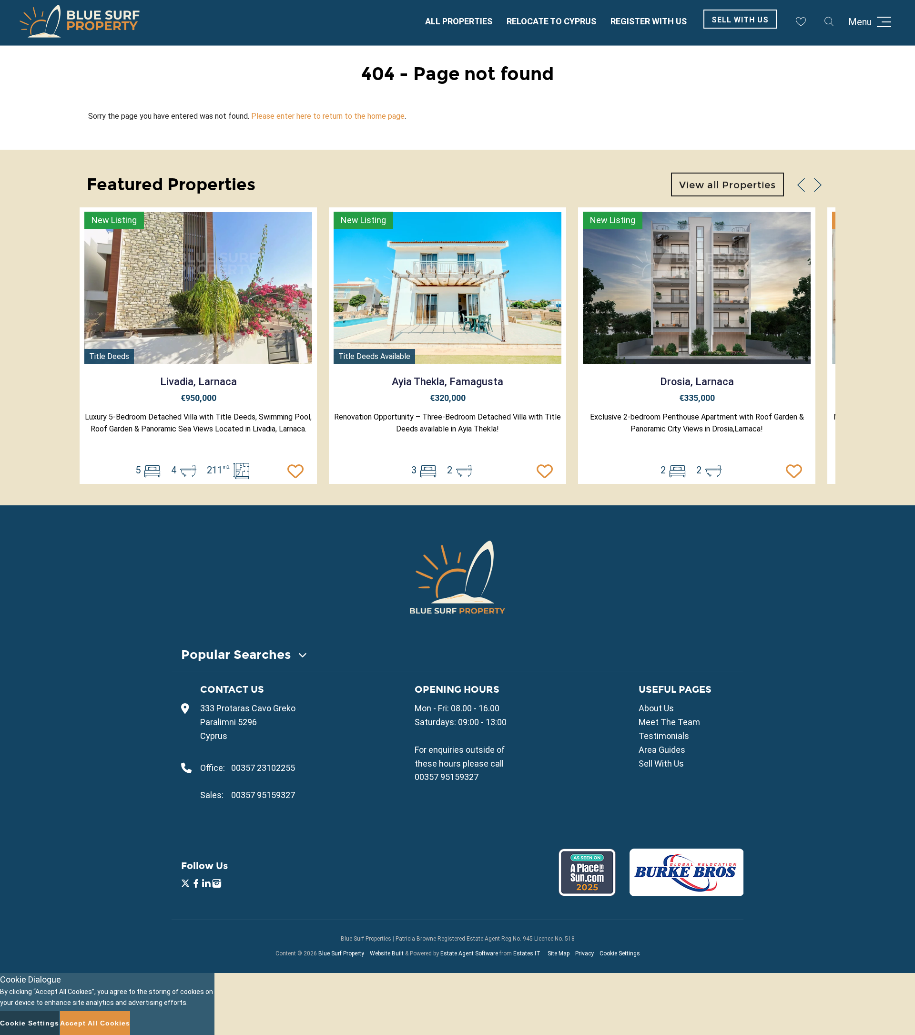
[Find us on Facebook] (196, 885)
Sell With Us (740, 19)
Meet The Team (669, 722)
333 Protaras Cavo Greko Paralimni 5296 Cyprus (247, 722)
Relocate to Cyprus (551, 21)
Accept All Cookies (95, 1023)
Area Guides (662, 750)
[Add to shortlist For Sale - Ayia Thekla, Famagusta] (547, 470)
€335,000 (697, 398)
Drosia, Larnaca (697, 382)
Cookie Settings (620, 953)
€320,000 (448, 398)
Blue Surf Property (341, 953)
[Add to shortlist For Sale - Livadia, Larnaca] (298, 470)
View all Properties (727, 185)
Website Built (387, 953)
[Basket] (800, 21)
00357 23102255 (263, 768)
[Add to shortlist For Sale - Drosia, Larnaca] (796, 470)
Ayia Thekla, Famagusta (447, 382)
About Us (656, 708)
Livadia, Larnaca (198, 382)
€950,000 (198, 398)
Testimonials (664, 736)
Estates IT (526, 953)
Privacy (584, 953)
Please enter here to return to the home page (328, 116)
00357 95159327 (263, 795)
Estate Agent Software (469, 953)
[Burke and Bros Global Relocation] (680, 893)
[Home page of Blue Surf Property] (457, 577)
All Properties (458, 21)
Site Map (558, 953)
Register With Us (648, 21)
